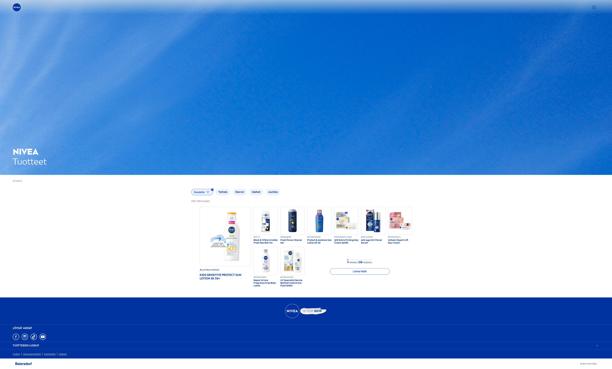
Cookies (16, 354)
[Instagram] (25, 337)
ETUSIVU (17, 181)
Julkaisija (63, 354)
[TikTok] (34, 337)
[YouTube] (43, 337)
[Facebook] (16, 337)
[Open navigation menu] (594, 7)
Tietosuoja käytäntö (32, 354)
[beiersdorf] (23, 363)
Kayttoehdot (50, 354)
